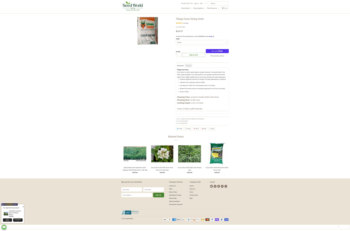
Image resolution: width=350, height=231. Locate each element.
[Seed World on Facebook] (215, 186)
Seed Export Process (175, 195)
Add (205, 128)
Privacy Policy (194, 195)
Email (212, 128)
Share (188, 128)
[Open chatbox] (4, 227)
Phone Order (173, 198)
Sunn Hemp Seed (183, 121)
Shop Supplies (198, 8)
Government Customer (176, 204)
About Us (192, 189)
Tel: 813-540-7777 (187, 3)
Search (192, 186)
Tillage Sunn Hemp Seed (197, 119)
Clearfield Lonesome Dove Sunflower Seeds (15, 212)
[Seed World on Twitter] (211, 186)
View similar (7, 220)
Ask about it (18, 220)
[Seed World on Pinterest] (222, 186)
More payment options (217, 55)
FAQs (170, 189)
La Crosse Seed (180, 27)
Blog (191, 198)
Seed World (129, 218)
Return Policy (173, 192)
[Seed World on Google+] (218, 186)
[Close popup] (22, 206)
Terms (191, 192)
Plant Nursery (212, 8)
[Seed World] (132, 6)
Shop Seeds (185, 8)
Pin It (197, 128)
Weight (177, 39)
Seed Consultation (174, 201)
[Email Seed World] (225, 186)
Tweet (180, 128)
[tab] (180, 66)
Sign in (196, 3)
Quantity (178, 51)
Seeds (182, 119)
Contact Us (172, 186)
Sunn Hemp (188, 119)
